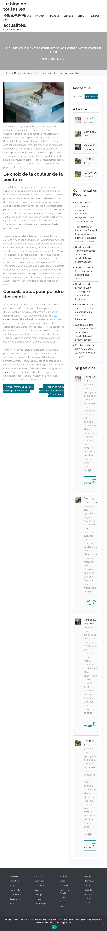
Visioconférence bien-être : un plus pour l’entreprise (18, 389)
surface (7, 372)
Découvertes (12, 16)
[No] (103, 923)
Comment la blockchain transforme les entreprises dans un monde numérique (85, 213)
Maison (88, 902)
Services (68, 16)
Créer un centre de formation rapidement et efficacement (51, 391)
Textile (62, 881)
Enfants (13, 903)
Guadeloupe (81, 247)
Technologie (90, 881)
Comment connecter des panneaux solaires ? (86, 275)
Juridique (39, 894)
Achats (12, 885)
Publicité (63, 876)
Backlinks (80, 202)
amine (62, 59)
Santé (87, 885)
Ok (54, 927)
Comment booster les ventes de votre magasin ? (85, 353)
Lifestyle (88, 890)
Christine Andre (83, 345)
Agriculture (14, 881)
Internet (39, 16)
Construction (15, 894)
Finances (54, 16)
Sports (27, 16)
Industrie (38, 876)
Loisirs (80, 16)
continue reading (90, 481)
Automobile (15, 890)
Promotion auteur (84, 304)
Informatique (40, 903)
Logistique (39, 881)
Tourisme (94, 16)
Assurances (14, 876)
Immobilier (39, 899)
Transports (39, 885)
